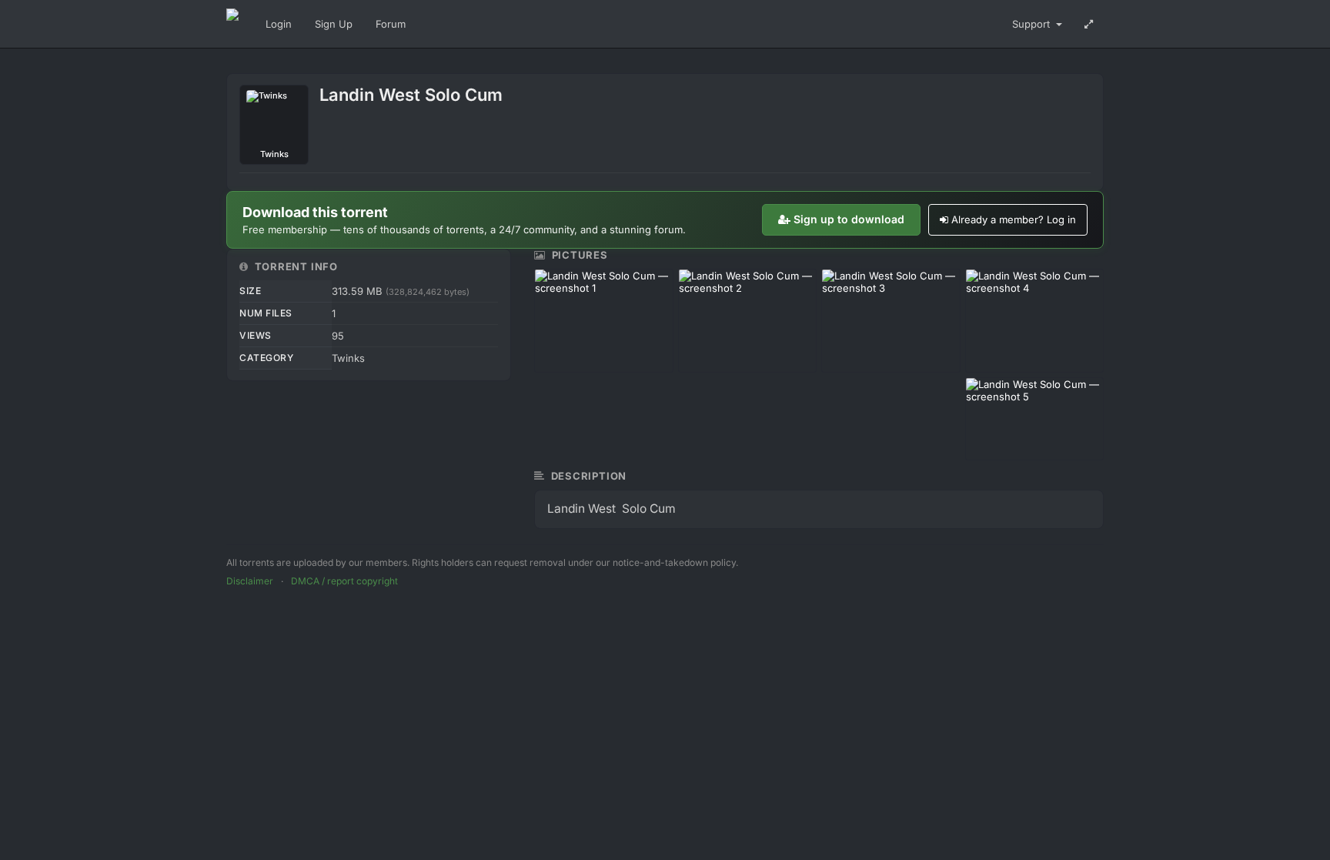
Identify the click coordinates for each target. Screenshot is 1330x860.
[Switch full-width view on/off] (1089, 23)
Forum (391, 24)
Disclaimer (249, 581)
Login (279, 24)
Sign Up (334, 24)
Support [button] (1032, 24)
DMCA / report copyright (344, 581)
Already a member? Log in (1013, 219)
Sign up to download (849, 219)
